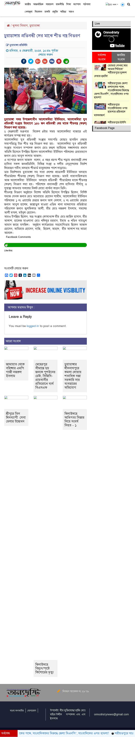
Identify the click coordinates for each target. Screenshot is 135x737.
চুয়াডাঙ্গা (35, 25)
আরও (71, 11)
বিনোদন (38, 11)
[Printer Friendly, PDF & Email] (66, 61)
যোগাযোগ (31, 710)
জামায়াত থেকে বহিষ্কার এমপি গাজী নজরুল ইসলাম (15, 370)
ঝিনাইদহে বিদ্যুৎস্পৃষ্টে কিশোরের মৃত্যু (44, 668)
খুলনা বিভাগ (20, 25)
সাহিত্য (63, 11)
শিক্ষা (68, 4)
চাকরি (47, 11)
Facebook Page (105, 128)
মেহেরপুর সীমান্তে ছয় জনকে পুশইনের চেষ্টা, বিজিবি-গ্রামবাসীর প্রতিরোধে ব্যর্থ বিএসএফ (45, 376)
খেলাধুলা (28, 11)
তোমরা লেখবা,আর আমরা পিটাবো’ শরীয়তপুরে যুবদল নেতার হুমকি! (110, 71)
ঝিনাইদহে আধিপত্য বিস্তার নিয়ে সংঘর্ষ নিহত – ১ (74, 419)
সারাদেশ (49, 4)
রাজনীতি (60, 4)
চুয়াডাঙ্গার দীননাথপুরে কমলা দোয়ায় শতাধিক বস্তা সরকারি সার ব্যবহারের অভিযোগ (73, 376)
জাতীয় (28, 4)
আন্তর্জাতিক (38, 4)
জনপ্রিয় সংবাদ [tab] (121, 57)
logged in (33, 326)
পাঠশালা (86, 4)
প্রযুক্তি (55, 11)
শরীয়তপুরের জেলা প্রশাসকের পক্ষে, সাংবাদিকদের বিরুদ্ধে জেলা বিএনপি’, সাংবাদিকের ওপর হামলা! (111, 90)
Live (97, 23)
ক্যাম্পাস (77, 4)
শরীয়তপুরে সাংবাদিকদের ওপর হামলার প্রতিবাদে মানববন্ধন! (110, 110)
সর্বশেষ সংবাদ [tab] (102, 57)
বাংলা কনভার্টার (17, 710)
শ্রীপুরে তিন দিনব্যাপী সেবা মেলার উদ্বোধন (16, 417)
